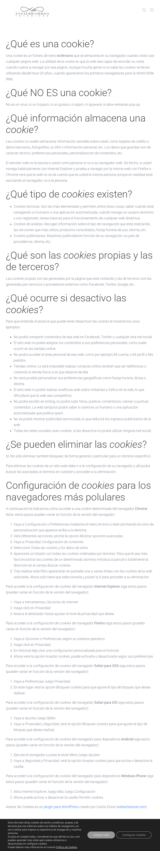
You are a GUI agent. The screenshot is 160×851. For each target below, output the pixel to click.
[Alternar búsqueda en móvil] (144, 10)
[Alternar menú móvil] (152, 10)
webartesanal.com (131, 807)
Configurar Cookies (134, 835)
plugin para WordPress (61, 807)
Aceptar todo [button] (101, 835)
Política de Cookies (66, 847)
